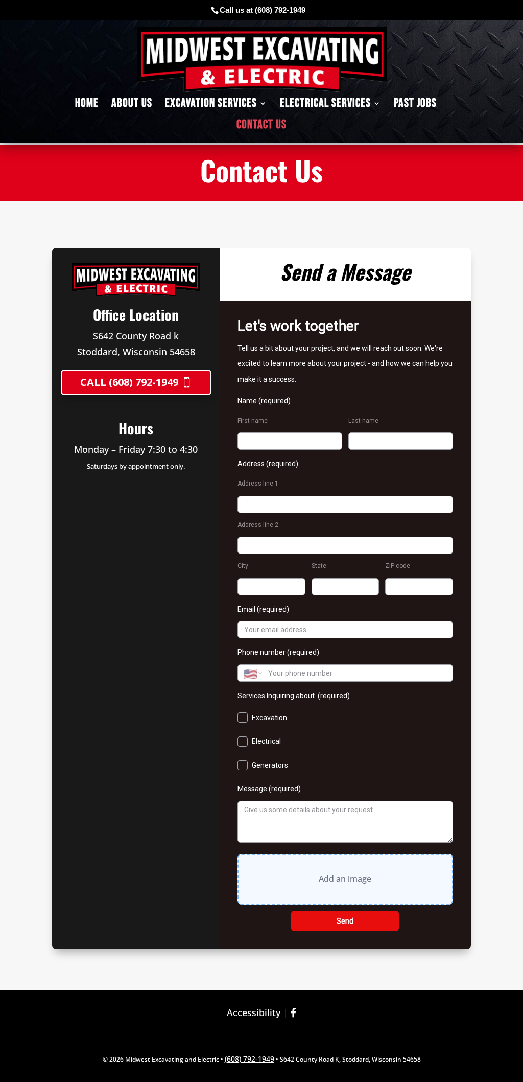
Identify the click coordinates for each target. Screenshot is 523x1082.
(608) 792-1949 (280, 10)
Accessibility (253, 1012)
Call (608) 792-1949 (129, 382)
